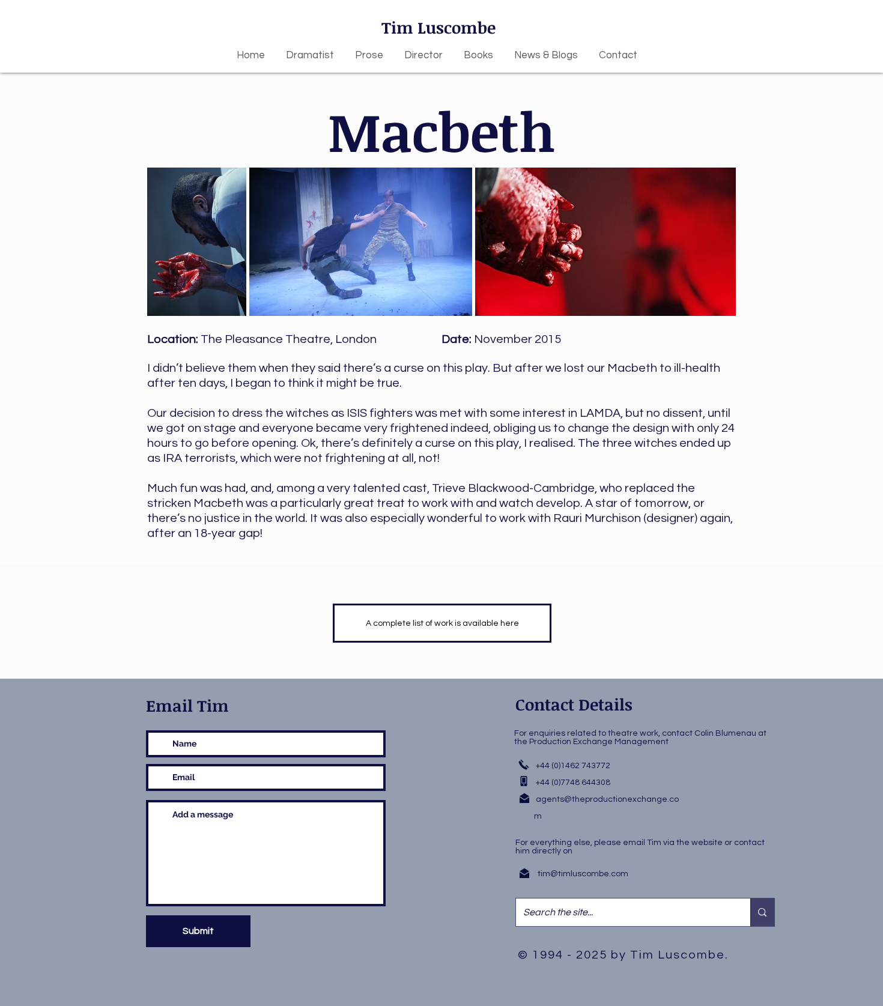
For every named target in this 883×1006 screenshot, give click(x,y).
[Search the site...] (762, 912)
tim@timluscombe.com (583, 874)
